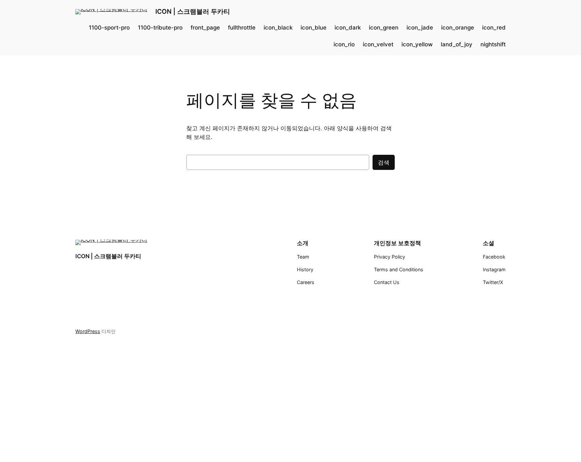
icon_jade (419, 27)
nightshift (493, 44)
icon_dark (348, 27)
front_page (205, 27)
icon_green (383, 27)
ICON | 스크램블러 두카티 (192, 11)
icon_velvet (378, 44)
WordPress (87, 331)
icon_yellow (417, 44)
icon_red (494, 27)
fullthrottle (242, 27)
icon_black (278, 27)
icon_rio (344, 44)
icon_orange (457, 27)
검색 (383, 162)
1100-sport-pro (109, 27)
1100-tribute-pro (160, 27)
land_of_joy (456, 44)
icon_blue (313, 27)
